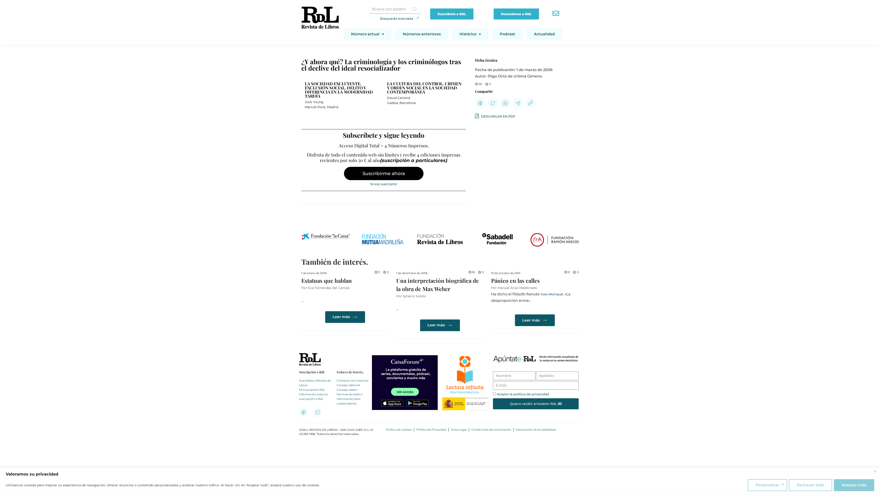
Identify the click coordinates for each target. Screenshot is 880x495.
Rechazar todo (810, 485)
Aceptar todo (854, 485)
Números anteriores (422, 34)
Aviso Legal (459, 429)
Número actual (365, 34)
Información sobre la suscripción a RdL (313, 397)
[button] (480, 103)
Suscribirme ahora (384, 173)
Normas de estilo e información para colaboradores (349, 399)
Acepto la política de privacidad (523, 394)
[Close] (875, 471)
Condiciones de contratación (491, 429)
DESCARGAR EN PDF (497, 116)
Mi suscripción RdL (312, 389)
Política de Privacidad (431, 429)
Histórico (467, 34)
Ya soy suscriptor (383, 184)
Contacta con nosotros (352, 380)
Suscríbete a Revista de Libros (315, 383)
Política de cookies (399, 429)
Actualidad (544, 34)
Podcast (507, 34)
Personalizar (767, 485)
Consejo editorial (348, 385)
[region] (440, 481)
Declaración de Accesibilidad (536, 429)
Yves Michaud (551, 294)
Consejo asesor (347, 389)
